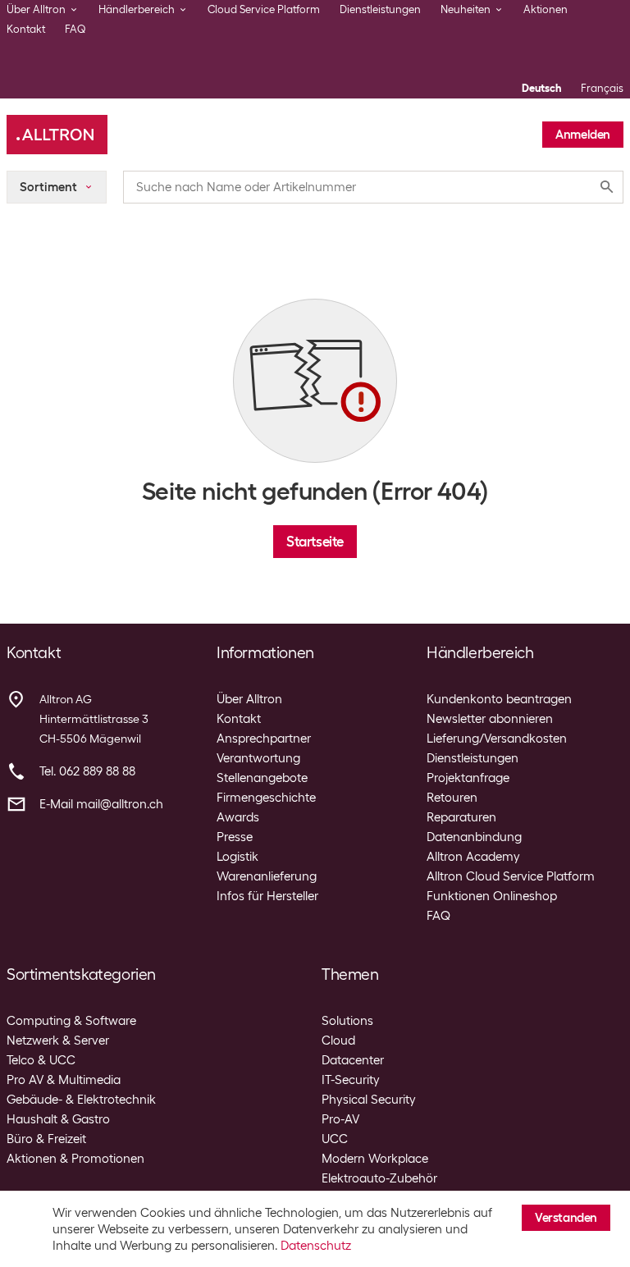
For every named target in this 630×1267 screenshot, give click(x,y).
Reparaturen (461, 817)
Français (602, 88)
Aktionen (545, 9)
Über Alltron (249, 699)
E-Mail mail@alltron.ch (101, 804)
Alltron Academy (473, 856)
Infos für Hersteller (267, 896)
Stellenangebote (262, 778)
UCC (335, 1139)
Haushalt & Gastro (58, 1119)
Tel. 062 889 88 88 (87, 771)
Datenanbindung (474, 837)
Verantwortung (258, 758)
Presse (235, 837)
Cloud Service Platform (264, 9)
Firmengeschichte (266, 797)
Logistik (237, 856)
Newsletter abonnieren (490, 718)
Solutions (347, 1020)
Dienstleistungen (380, 9)
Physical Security (369, 1099)
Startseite (315, 541)
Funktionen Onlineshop (492, 896)
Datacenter (353, 1060)
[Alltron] (57, 134)
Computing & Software (71, 1020)
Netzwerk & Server (58, 1040)
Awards (238, 817)
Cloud (338, 1040)
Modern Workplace (375, 1158)
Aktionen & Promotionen (75, 1158)
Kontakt (26, 29)
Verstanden (566, 1217)
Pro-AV (340, 1119)
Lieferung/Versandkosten (497, 738)
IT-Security (351, 1080)
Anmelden (582, 134)
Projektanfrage (468, 778)
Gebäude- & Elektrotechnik (81, 1099)
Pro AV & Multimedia (64, 1080)
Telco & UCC (41, 1060)
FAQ (75, 29)
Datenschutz (316, 1245)
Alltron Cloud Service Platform (511, 876)
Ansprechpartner (264, 738)
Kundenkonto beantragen (499, 699)
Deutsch (541, 88)
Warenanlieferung (267, 876)
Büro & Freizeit (46, 1139)
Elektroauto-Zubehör (379, 1178)
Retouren (452, 797)
